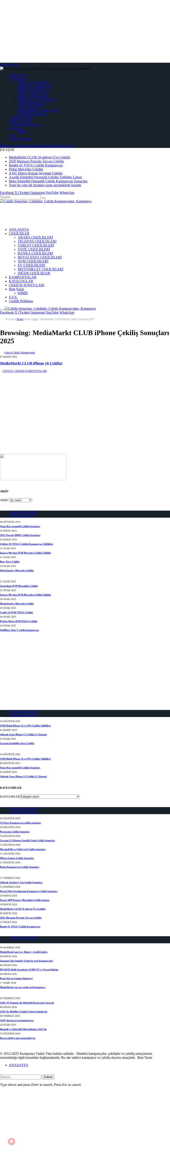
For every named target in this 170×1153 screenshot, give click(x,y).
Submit (48, 1077)
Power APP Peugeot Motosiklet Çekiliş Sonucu (24, 900)
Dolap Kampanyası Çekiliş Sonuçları (19, 867)
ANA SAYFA (17, 75)
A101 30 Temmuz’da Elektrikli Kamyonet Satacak (27, 1002)
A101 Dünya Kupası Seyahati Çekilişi (35, 173)
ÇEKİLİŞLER (18, 79)
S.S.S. (13, 135)
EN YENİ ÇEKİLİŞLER (23, 812)
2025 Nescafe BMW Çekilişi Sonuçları (20, 535)
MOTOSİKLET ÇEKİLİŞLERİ (38, 110)
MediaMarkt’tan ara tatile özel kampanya (22, 987)
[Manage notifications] (11, 1141)
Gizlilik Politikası (20, 139)
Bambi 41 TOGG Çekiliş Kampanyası (36, 165)
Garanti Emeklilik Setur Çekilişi (17, 743)
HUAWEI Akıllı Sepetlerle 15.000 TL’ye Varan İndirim (29, 969)
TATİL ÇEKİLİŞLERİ (32, 93)
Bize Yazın (15, 128)
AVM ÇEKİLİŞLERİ (31, 103)
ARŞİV (4, 500)
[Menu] (2, 309)
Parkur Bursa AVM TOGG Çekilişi (18, 621)
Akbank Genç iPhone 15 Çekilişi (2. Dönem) (23, 734)
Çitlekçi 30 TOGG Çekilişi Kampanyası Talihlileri (26, 544)
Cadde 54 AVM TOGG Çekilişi (16, 612)
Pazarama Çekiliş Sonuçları (15, 831)
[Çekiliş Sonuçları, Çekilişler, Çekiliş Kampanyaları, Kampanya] (45, 201)
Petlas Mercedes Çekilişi (26, 169)
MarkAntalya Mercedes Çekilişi (17, 570)
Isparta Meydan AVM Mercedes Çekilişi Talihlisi (25, 552)
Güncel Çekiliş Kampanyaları (19, 352)
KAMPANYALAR (20, 117)
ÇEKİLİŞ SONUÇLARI (24, 124)
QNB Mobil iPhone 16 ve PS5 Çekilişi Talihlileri (25, 725)
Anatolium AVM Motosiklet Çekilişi (19, 586)
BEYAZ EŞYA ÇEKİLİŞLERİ (37, 100)
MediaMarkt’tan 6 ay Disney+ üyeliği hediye (24, 952)
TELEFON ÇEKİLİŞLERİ (35, 86)
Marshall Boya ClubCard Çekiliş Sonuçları (23, 849)
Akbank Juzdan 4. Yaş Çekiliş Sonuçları (21, 882)
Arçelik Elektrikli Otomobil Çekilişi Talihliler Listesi (45, 177)
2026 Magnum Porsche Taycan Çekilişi (36, 161)
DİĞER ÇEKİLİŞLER (32, 114)
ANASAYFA (18, 1065)
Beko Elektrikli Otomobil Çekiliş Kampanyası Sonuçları (48, 181)
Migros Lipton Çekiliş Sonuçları (17, 858)
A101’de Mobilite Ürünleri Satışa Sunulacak (23, 1011)
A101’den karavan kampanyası (17, 1020)
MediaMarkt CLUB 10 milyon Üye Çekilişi (39, 157)
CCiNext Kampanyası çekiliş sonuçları (20, 822)
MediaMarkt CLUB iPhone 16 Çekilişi (31, 363)
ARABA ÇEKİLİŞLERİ (33, 82)
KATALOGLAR (19, 121)
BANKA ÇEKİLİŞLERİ (33, 96)
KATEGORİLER (10, 796)
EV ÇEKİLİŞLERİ (30, 107)
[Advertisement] (85, 31)
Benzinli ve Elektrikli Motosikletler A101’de (23, 1029)
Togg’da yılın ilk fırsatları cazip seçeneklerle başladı (45, 185)
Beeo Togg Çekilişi (9, 561)
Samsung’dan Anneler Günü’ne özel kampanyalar (26, 960)
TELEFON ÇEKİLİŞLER (24, 715)
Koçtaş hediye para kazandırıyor (17, 1038)
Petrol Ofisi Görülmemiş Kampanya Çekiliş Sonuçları (28, 891)
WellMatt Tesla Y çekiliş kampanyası (19, 630)
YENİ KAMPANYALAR (23, 938)
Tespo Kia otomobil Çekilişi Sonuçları (20, 526)
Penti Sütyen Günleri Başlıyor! (16, 978)
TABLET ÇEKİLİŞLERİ (34, 89)
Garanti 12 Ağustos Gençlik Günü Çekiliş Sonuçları (27, 840)
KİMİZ (22, 132)
